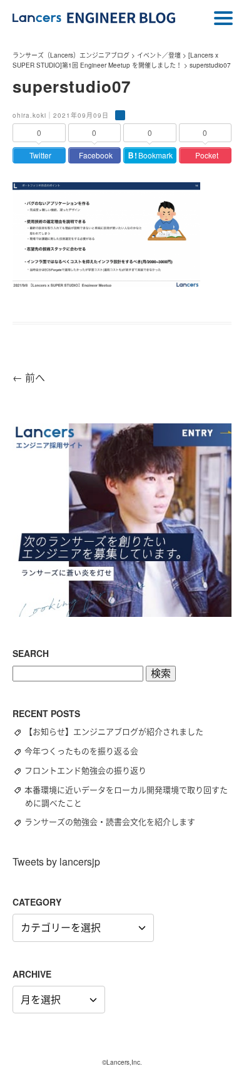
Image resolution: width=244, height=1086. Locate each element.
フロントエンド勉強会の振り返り (91, 770)
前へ (29, 377)
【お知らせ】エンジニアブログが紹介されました (119, 731)
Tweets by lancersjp (56, 861)
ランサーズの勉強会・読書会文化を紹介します (115, 821)
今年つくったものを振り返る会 (87, 751)
